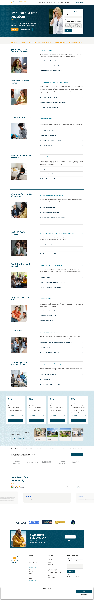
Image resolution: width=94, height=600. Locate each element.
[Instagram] (69, 576)
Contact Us (50, 564)
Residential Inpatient (52, 570)
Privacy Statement (10, 597)
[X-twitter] (78, 576)
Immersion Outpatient (65, 438)
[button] (91, 588)
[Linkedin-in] (74, 576)
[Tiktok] (76, 576)
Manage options (84, 594)
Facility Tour (50, 559)
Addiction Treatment (13, 404)
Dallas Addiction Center (52, 438)
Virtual (73, 404)
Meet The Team (51, 561)
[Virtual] (73, 399)
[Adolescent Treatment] (52, 399)
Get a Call (68, 30)
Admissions (50, 562)
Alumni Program (51, 577)
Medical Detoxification (52, 569)
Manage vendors (79, 597)
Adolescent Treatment (56, 404)
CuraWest (37, 438)
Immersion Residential (77, 438)
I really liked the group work (30, 499)
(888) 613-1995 (79, 2)
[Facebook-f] (67, 576)
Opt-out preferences (5, 597)
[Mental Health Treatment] (31, 399)
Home (12, 39)
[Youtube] (71, 576)
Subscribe (71, 571)
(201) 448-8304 (32, 580)
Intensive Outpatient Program (54, 574)
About (49, 557)
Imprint (15, 597)
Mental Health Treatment (35, 404)
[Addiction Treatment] (10, 399)
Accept (84, 591)
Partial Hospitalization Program (54, 572)
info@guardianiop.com (33, 575)
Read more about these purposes (87, 597)
